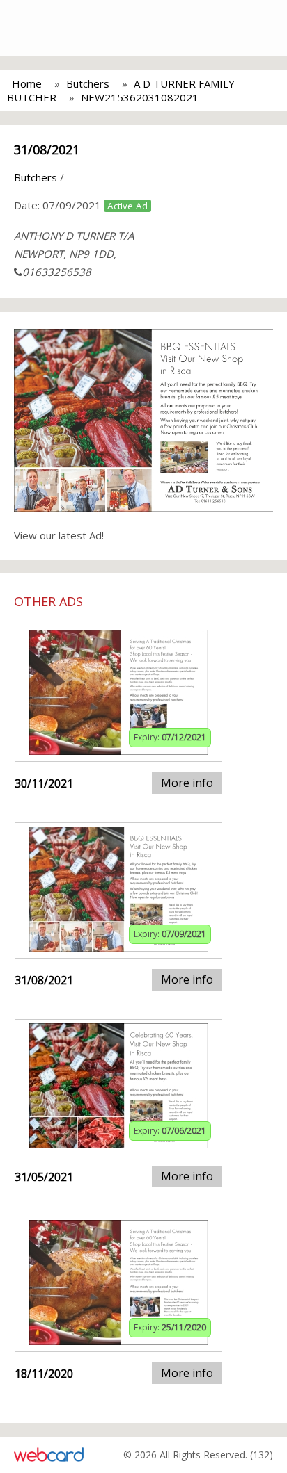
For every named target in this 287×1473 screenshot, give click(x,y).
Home (27, 83)
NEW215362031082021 (140, 97)
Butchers (87, 83)
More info (187, 782)
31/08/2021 (46, 149)
